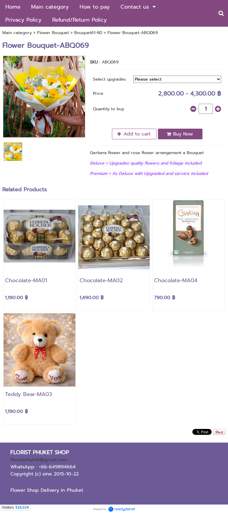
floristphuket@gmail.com (38, 459)
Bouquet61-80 (88, 33)
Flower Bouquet (53, 33)
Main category (17, 33)
